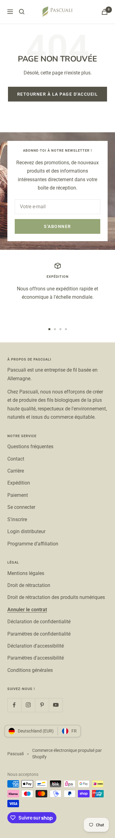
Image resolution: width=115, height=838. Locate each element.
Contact (15, 459)
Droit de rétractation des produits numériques (56, 597)
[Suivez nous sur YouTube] (56, 705)
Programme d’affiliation (32, 544)
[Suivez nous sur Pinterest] (42, 705)
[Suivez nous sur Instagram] (28, 705)
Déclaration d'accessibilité (35, 646)
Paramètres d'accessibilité (35, 658)
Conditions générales (30, 670)
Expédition (18, 483)
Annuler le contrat (27, 610)
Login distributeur (26, 531)
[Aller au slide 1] (49, 329)
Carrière (15, 471)
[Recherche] (22, 11)
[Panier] (105, 12)
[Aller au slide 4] (66, 329)
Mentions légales (25, 573)
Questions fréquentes (30, 446)
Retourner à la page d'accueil (57, 94)
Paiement (17, 495)
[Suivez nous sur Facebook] (14, 705)
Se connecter (21, 507)
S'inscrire (17, 519)
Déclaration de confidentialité (39, 622)
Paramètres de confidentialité (39, 634)
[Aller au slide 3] (60, 329)
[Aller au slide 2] (55, 329)
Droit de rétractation (28, 585)
